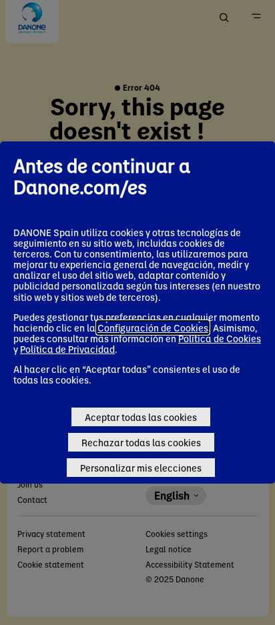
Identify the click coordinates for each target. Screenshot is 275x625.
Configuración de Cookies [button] (152, 327)
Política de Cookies (219, 338)
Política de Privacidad (67, 349)
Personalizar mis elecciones (141, 468)
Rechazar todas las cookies (141, 442)
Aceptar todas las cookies (141, 417)
